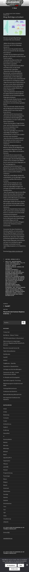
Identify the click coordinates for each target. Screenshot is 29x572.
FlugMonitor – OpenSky (9, 363)
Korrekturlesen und (11, 275)
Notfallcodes (6, 354)
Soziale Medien (20, 287)
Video (4, 515)
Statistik (5, 500)
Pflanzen (5, 464)
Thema (19, 288)
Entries (6, 532)
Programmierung (7, 473)
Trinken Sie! (6, 332)
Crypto (5, 421)
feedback (8, 265)
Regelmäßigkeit (10, 283)
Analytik (8, 261)
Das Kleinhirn (11, 2)
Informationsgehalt (11, 269)
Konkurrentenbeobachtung (13, 273)
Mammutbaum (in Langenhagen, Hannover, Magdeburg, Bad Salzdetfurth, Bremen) (13, 343)
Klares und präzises (17, 272)
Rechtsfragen (12, 281)
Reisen (5, 479)
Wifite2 (5, 360)
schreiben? (8, 287)
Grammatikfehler (11, 266)
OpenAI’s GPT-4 (15, 259)
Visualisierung (7, 519)
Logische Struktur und (12, 277)
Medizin (5, 442)
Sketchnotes (6, 491)
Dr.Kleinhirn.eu (7, 424)
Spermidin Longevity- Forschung (12, 380)
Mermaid (5, 445)
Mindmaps (6, 448)
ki (3, 436)
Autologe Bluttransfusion (10, 388)
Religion (5, 482)
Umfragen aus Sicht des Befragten (12, 369)
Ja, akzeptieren (11, 565)
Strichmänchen (7, 503)
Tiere (4, 506)
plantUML (6, 467)
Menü (15, 8)
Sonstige (5, 494)
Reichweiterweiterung (12, 284)
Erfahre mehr (14, 569)
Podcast (5, 470)
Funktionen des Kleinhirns (10, 391)
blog (18, 262)
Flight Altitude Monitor (9, 351)
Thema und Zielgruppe (12, 290)
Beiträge (13, 262)
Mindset (5, 451)
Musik (5, 454)
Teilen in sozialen (11, 288)
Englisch (5, 427)
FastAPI (5, 357)
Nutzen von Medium (11, 279)
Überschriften (10, 291)
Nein (21, 565)
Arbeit (5, 409)
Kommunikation (7, 439)
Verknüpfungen (20, 291)
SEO (14, 287)
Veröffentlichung (11, 292)
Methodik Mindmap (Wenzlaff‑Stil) (12, 394)
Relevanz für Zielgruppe (13, 285)
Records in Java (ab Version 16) (11, 348)
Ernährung (6, 430)
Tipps (21, 290)
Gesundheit (6, 433)
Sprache (5, 497)
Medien (22, 277)
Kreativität (9, 276)
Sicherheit (6, 488)
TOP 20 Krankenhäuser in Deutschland (13, 338)
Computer (6, 418)
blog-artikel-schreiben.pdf (16, 251)
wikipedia (5, 522)
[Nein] (27, 565)
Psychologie (6, 476)
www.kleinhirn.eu (7, 538)
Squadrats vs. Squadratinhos (10, 366)
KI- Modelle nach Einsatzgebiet (11, 377)
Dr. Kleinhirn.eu (15, 264)
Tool (4, 509)
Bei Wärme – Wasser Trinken (10, 335)
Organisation (6, 460)
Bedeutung (6, 415)
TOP (4, 512)
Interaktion (9, 271)
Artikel (7, 259)
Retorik (5, 485)
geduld (14, 265)
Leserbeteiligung (18, 276)
